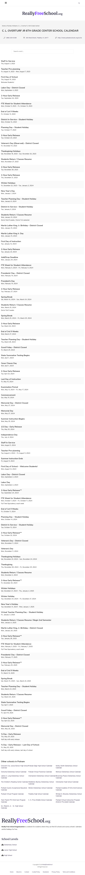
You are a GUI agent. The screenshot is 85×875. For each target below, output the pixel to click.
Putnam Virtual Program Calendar (12, 794)
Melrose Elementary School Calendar (68, 772)
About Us (18, 872)
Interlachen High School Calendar (67, 782)
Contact (26, 872)
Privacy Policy (56, 872)
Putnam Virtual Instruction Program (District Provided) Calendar (68, 801)
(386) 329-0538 (11, 38)
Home (4, 26)
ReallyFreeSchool (47, 864)
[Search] (79, 3)
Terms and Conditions (69, 872)
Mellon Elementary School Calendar (40, 788)
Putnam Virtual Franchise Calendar (40, 772)
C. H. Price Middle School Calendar (40, 800)
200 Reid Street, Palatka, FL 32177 (37, 38)
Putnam (15, 26)
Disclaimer (46, 872)
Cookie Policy (36, 872)
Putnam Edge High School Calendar (40, 766)
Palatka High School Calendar (38, 794)
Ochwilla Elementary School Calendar (13, 772)
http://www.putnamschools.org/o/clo (70, 38)
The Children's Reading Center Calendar (14, 782)
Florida (9, 26)
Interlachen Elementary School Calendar (42, 776)
